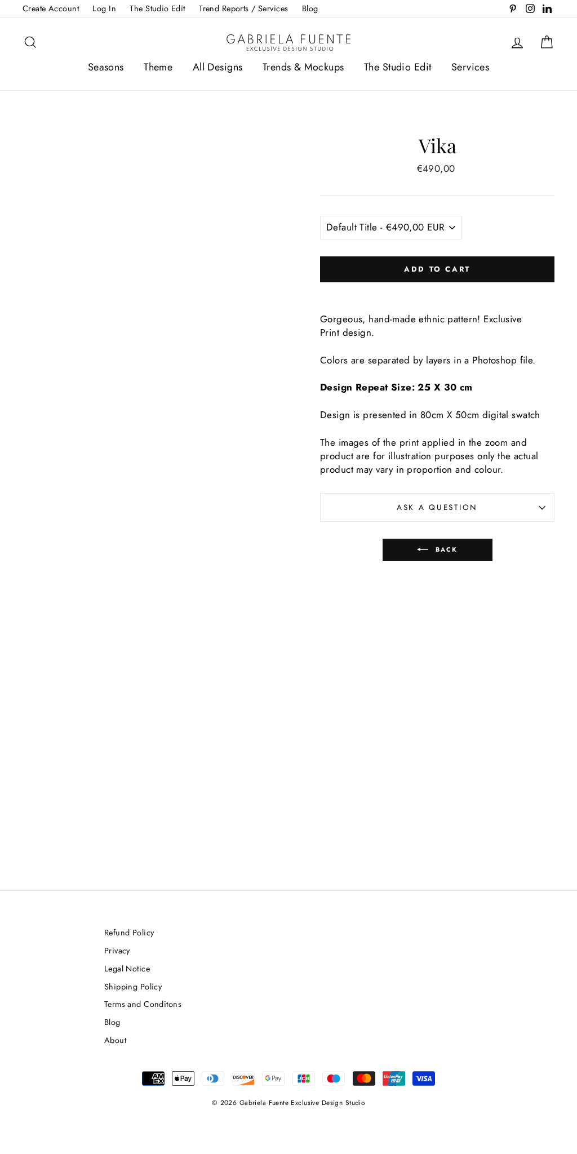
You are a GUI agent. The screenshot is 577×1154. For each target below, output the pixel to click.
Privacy (117, 950)
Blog (310, 8)
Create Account (51, 8)
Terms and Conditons (142, 1004)
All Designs (218, 67)
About (115, 1040)
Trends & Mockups (303, 67)
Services (470, 67)
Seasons (106, 67)
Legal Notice (127, 968)
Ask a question (437, 507)
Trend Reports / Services (243, 8)
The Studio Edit (157, 8)
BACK (445, 549)
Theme (158, 67)
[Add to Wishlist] (437, 291)
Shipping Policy (133, 986)
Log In (104, 8)
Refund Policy (129, 932)
